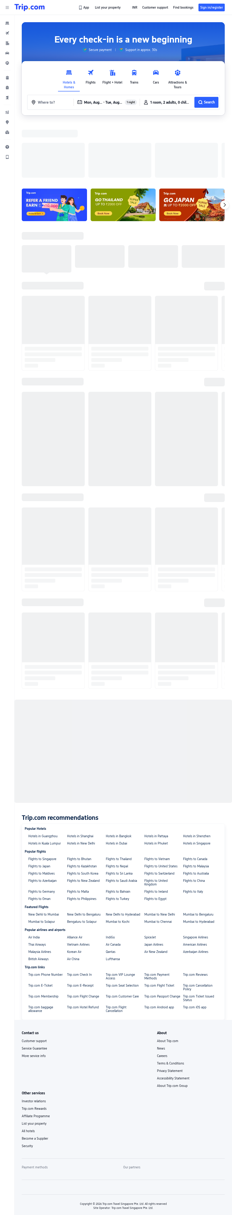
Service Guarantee (34, 989)
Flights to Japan (39, 807)
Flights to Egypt (155, 840)
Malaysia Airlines (39, 893)
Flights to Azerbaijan (42, 822)
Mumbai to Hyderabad (198, 863)
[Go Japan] (192, 146)
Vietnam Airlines (78, 885)
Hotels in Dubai (116, 784)
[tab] (69, 78)
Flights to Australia (196, 814)
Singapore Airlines (195, 878)
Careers (162, 997)
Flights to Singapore (42, 800)
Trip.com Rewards (34, 1050)
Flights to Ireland (156, 833)
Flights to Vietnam (157, 800)
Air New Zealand (155, 893)
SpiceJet (150, 878)
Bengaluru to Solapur (82, 863)
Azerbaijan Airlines (195, 893)
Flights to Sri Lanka (119, 814)
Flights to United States (160, 807)
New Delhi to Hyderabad (123, 855)
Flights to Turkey (117, 840)
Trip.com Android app (159, 948)
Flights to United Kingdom (156, 823)
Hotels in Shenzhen (196, 777)
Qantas (110, 893)
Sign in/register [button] (211, 7)
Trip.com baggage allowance (40, 950)
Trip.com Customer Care (122, 937)
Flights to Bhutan (79, 800)
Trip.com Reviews (195, 916)
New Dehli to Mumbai (43, 855)
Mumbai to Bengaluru (198, 855)
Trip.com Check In (79, 916)
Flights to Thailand (119, 800)
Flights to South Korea (82, 814)
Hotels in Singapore (196, 784)
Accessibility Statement (173, 1019)
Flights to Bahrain (118, 833)
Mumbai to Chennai (158, 863)
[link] (84, 7)
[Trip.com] (29, 7)
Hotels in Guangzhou (43, 777)
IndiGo (110, 878)
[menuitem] (7, 23)
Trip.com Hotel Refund (83, 948)
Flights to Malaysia (196, 807)
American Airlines (195, 885)
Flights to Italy (193, 833)
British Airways (38, 900)
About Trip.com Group (172, 1027)
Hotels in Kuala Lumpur (44, 784)
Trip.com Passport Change (162, 937)
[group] (97, 50)
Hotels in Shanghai (80, 777)
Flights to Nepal (117, 807)
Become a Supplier (35, 1079)
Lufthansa (113, 900)
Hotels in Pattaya (156, 777)
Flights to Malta (78, 833)
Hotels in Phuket (156, 784)
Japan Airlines (153, 885)
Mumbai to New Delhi (159, 855)
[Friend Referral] (54, 146)
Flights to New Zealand (83, 822)
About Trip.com (167, 982)
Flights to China (194, 822)
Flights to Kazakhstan (82, 807)
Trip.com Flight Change (83, 937)
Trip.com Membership (43, 937)
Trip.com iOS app (194, 948)
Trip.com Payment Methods (156, 917)
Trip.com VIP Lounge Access (120, 917)
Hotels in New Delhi (81, 784)
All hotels (28, 1072)
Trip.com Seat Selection (122, 926)
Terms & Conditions (170, 1004)
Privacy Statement (170, 1012)
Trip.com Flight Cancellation (116, 950)
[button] (7, 7)
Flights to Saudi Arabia (121, 822)
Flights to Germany (41, 833)
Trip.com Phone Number (45, 916)
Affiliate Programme (36, 1057)
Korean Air (74, 893)
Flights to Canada (195, 800)
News (161, 989)
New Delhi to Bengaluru (84, 855)
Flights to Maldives (41, 814)
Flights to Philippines (81, 840)
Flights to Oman (39, 840)
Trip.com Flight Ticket (159, 926)
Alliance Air (74, 878)
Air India (34, 878)
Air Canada (113, 885)
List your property (34, 1065)
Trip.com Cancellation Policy (198, 928)
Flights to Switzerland (159, 814)
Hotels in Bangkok (118, 777)
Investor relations (34, 1042)
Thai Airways (37, 885)
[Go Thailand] (123, 146)
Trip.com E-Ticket (40, 926)
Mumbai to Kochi (117, 863)
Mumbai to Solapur (41, 863)
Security (27, 1087)
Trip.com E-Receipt (80, 926)
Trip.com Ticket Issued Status (198, 939)
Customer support (34, 982)
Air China (73, 900)
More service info (34, 997)
